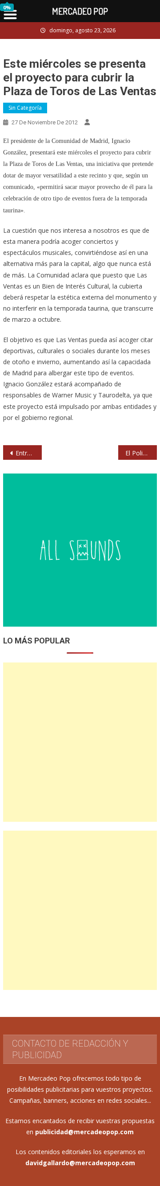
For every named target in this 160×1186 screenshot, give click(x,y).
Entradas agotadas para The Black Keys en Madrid (28, 453)
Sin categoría (25, 108)
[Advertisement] (80, 742)
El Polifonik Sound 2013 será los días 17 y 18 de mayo (140, 453)
